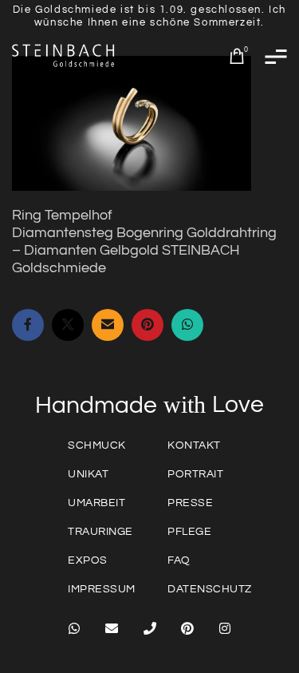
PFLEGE (189, 531)
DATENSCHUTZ (209, 589)
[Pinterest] (187, 628)
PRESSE (190, 503)
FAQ (179, 560)
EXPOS (88, 560)
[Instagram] (225, 628)
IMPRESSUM (102, 589)
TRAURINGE (100, 531)
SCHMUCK (97, 445)
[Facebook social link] (28, 325)
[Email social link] (108, 325)
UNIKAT (88, 474)
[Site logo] (64, 55)
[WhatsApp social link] (187, 325)
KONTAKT (194, 445)
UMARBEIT (96, 503)
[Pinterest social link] (147, 325)
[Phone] (149, 628)
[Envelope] (111, 628)
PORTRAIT (195, 474)
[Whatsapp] (74, 628)
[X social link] (68, 325)
